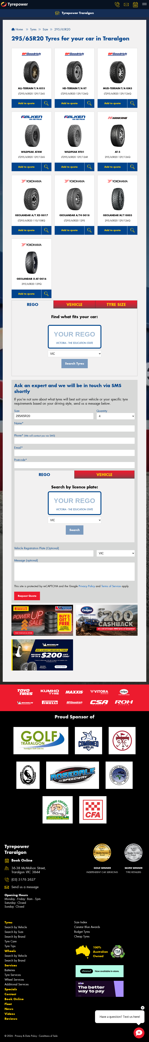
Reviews (11, 1019)
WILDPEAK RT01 (74, 152)
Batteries (10, 970)
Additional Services (17, 984)
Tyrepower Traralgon (77, 13)
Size (16, 411)
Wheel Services (14, 980)
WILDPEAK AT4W (31, 152)
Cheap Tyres (81, 936)
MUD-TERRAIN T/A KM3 (117, 88)
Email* (18, 448)
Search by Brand (15, 937)
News (9, 1009)
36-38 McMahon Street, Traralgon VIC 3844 (28, 870)
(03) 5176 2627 (23, 880)
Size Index (80, 922)
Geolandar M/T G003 (117, 215)
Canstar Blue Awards (87, 927)
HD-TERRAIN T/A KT (74, 88)
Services (11, 965)
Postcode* (20, 460)
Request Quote (27, 595)
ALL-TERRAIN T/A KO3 (31, 88)
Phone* (34, 435)
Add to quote (26, 103)
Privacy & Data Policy (26, 1035)
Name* (18, 423)
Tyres (8, 922)
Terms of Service (111, 586)
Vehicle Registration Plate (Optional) (36, 548)
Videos (10, 1014)
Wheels (10, 951)
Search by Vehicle (16, 927)
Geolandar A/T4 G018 (74, 215)
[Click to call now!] (117, 4)
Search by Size (14, 932)
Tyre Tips (10, 946)
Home (19, 29)
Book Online (14, 999)
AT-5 (117, 152)
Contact (10, 994)
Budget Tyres (82, 932)
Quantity (101, 411)
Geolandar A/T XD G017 (31, 215)
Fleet (8, 1004)
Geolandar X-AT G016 (31, 278)
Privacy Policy (87, 586)
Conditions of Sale (48, 1035)
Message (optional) (26, 560)
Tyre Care (11, 941)
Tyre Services (13, 975)
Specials (11, 989)
